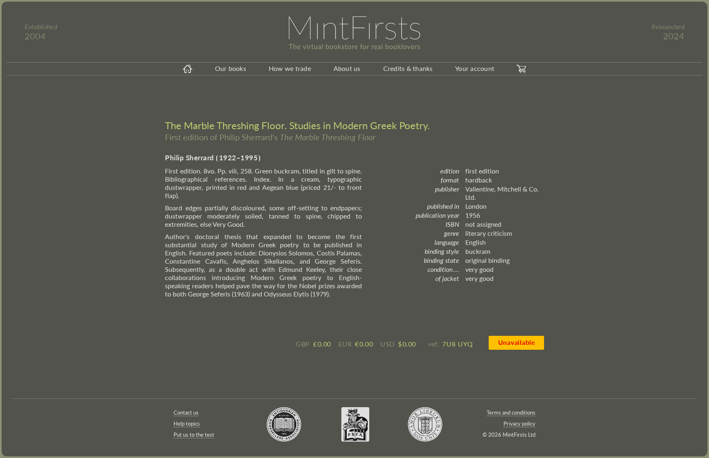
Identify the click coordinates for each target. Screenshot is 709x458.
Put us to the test (194, 434)
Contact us (186, 412)
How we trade (290, 68)
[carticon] (521, 69)
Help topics (187, 423)
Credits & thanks (408, 68)
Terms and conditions (511, 412)
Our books (230, 68)
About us (347, 68)
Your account (474, 68)
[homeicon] (187, 69)
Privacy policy (519, 423)
